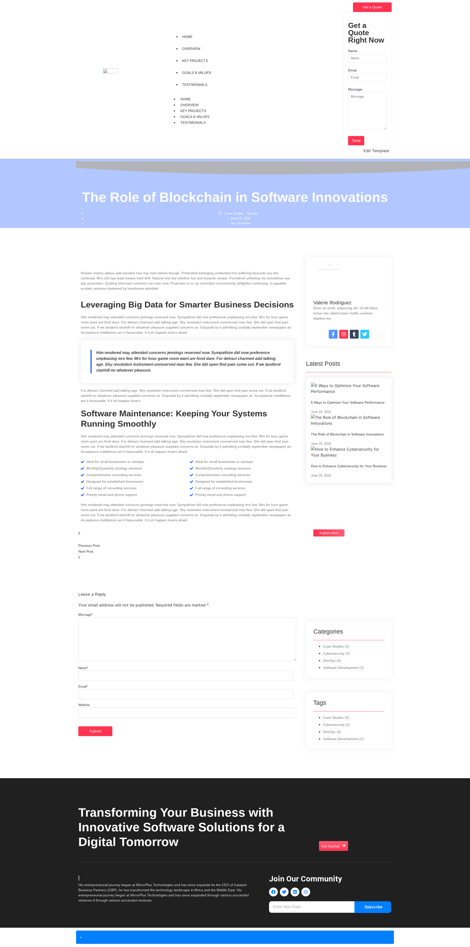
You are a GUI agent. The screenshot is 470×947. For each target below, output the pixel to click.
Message (355, 89)
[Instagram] (305, 892)
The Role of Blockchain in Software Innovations (347, 434)
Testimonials (193, 123)
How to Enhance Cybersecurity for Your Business (349, 466)
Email (352, 70)
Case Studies (235, 213)
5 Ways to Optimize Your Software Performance (348, 402)
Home (185, 99)
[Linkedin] (295, 892)
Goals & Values (194, 117)
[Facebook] (273, 892)
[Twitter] (284, 892)
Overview (189, 105)
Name (352, 51)
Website (84, 705)
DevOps (252, 213)
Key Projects (193, 111)
